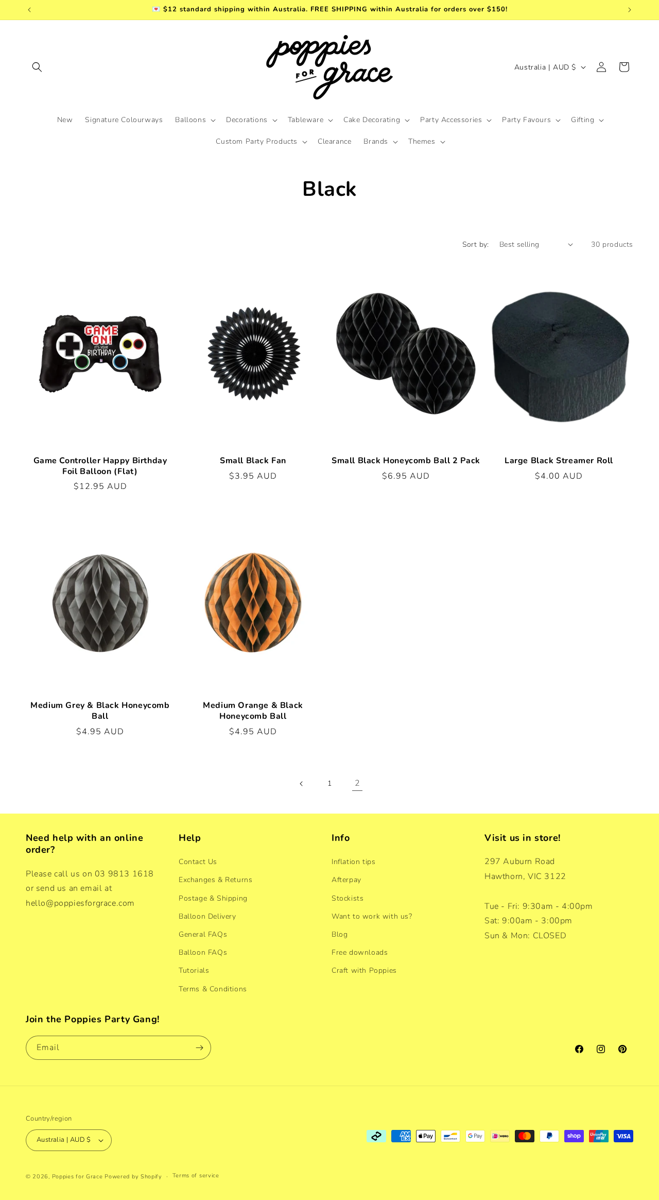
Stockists (347, 898)
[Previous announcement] (29, 10)
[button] (37, 67)
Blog (340, 934)
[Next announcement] (629, 10)
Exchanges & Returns (215, 880)
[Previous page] (301, 783)
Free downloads (360, 952)
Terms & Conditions (213, 989)
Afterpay (346, 880)
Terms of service (195, 1175)
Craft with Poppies (364, 970)
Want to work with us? (372, 916)
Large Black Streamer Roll (559, 460)
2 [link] (357, 783)
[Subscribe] (199, 1048)
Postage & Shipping (213, 898)
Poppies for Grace (77, 1176)
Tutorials (194, 970)
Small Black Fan (253, 460)
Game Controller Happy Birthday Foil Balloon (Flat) (100, 466)
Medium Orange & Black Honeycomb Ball (253, 711)
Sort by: (475, 244)
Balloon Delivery (207, 916)
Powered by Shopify (133, 1176)
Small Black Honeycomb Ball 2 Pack (406, 460)
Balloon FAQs (203, 952)
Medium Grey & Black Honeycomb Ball (99, 711)
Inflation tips (353, 862)
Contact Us (198, 862)
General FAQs (203, 934)
